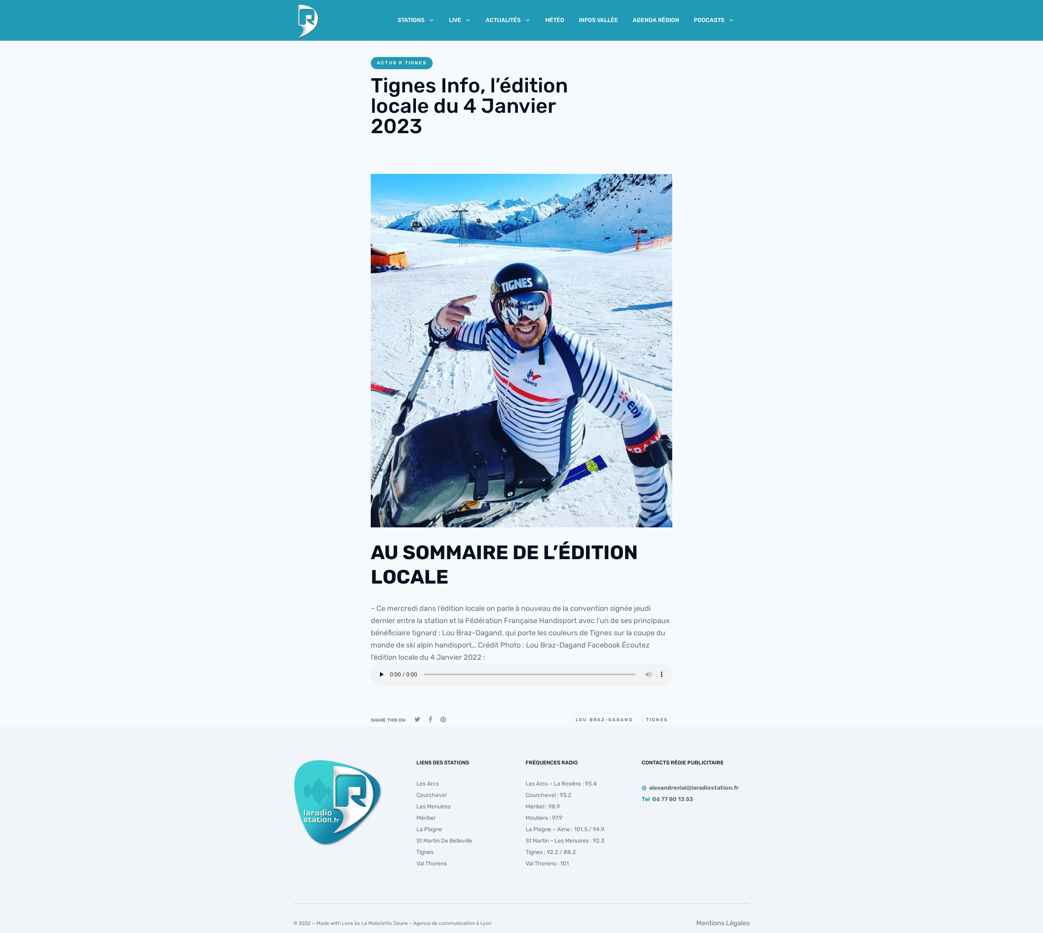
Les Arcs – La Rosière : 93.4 (561, 783)
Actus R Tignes (402, 63)
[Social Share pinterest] (443, 719)
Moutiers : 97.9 (544, 817)
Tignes (657, 719)
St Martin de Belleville (444, 840)
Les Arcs (427, 783)
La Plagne (429, 829)
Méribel (425, 817)
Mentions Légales (723, 923)
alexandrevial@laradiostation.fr (694, 787)
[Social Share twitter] (417, 719)
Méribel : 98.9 (543, 806)
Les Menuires (433, 806)
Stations (411, 20)
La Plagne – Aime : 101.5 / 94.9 (565, 829)
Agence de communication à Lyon (452, 923)
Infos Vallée (598, 20)
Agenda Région (656, 20)
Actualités (503, 20)
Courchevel (431, 795)
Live (455, 20)
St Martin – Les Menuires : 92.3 (565, 840)
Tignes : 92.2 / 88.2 (551, 852)
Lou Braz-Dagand (604, 719)
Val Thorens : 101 (547, 863)
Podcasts (709, 20)
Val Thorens (431, 863)
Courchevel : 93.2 (548, 795)
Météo (554, 20)
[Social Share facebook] (430, 719)
